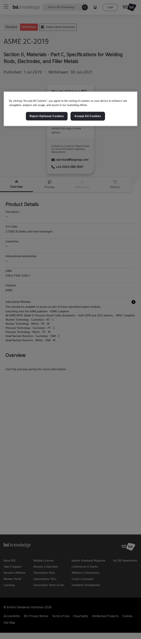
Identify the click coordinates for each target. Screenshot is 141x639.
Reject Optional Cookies (47, 116)
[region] (70, 108)
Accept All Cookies (87, 116)
